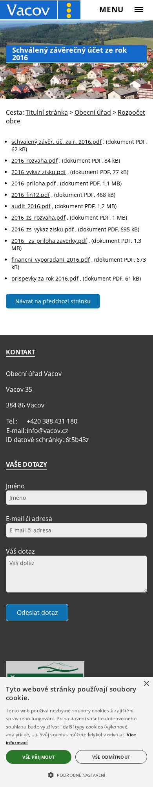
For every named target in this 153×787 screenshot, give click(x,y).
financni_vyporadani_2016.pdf (50, 259)
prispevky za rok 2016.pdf (44, 278)
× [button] (146, 684)
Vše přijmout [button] (38, 757)
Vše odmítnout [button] (111, 757)
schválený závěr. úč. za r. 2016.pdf (56, 141)
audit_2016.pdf (31, 206)
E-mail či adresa (29, 518)
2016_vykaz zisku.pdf (38, 172)
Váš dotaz (20, 551)
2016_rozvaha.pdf (34, 160)
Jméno (15, 486)
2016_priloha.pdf (33, 183)
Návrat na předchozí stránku (53, 301)
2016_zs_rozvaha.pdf (38, 217)
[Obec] (40, 9)
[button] (76, 774)
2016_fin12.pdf (30, 194)
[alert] (76, 732)
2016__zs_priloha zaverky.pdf (49, 240)
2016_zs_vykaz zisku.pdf (42, 229)
